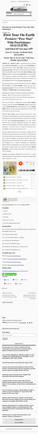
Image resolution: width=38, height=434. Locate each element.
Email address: (6, 332)
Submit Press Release (23, 1)
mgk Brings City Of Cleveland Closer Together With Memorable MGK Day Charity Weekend (16, 375)
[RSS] (29, 4)
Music (5, 288)
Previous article (7, 293)
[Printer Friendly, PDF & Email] (9, 274)
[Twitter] (27, 4)
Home (9, 20)
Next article (31, 293)
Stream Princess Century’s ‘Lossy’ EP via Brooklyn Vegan (9, 296)
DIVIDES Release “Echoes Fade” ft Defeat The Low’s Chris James (29, 296)
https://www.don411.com (13, 322)
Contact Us (13, 1)
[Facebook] (24, 4)
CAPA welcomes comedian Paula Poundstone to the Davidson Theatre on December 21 (16, 415)
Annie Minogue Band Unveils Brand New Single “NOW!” (17, 362)
